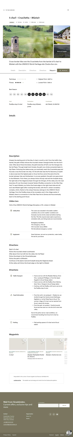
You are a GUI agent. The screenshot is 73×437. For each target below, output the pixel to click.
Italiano (62, 435)
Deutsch (51, 435)
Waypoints (53, 70)
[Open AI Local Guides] (69, 433)
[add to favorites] (68, 10)
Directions (33, 70)
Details (13, 70)
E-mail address (41, 402)
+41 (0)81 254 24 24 (8, 422)
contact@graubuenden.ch (10, 424)
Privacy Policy (7, 435)
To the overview (10, 10)
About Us (28, 416)
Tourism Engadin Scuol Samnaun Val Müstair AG (37, 376)
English (57, 435)
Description (22, 70)
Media (27, 418)
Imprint (14, 435)
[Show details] (71, 431)
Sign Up (64, 405)
